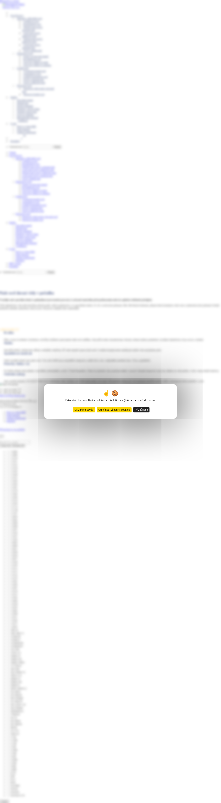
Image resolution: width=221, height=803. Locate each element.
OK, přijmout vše (83, 409)
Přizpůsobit (141, 409)
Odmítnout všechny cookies (114, 409)
